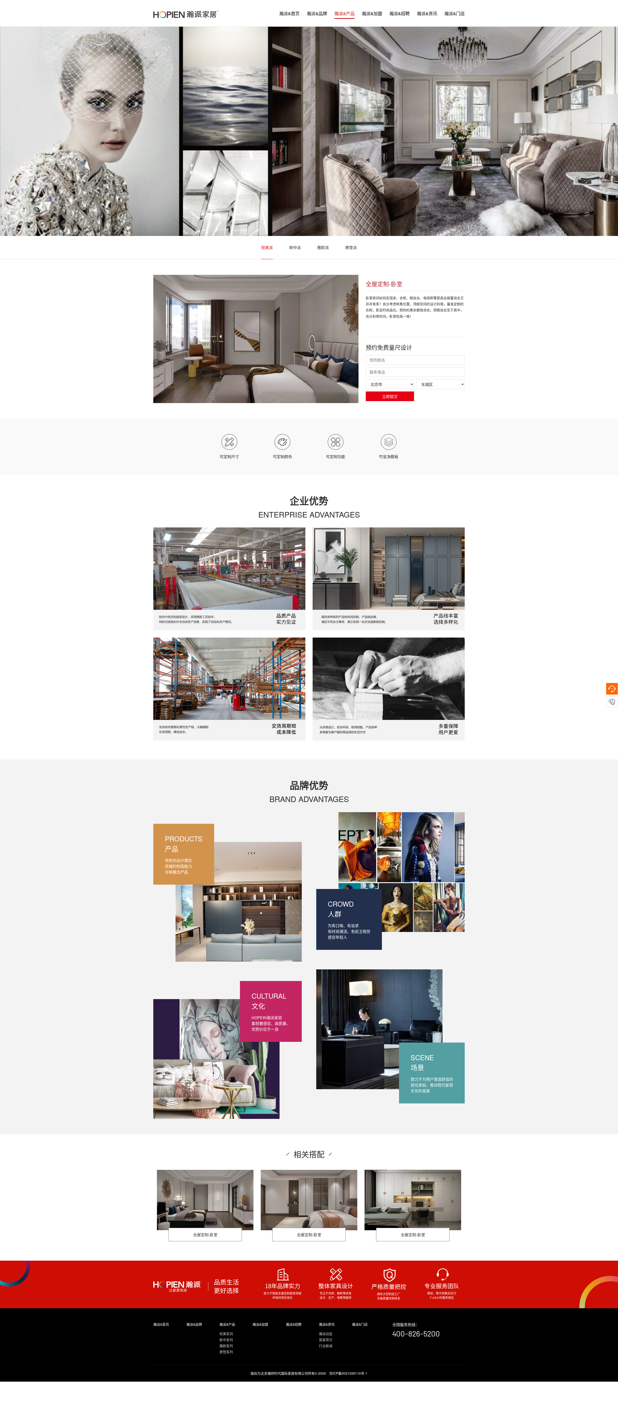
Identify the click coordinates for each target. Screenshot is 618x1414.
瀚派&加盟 (372, 13)
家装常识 (325, 1339)
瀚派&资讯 (427, 13)
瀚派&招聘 (399, 13)
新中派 (295, 247)
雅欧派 (323, 247)
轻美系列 (226, 1333)
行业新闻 (325, 1345)
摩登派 (351, 247)
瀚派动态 (325, 1333)
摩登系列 (226, 1351)
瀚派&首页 (289, 13)
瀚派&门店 (454, 13)
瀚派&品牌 (317, 13)
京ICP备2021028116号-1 (348, 1373)
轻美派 (267, 247)
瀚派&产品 (344, 13)
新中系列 (226, 1339)
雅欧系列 (226, 1345)
